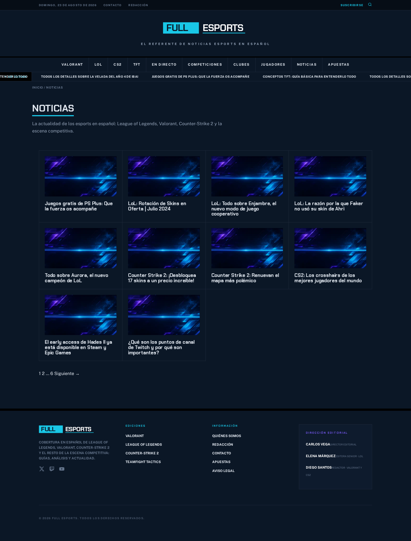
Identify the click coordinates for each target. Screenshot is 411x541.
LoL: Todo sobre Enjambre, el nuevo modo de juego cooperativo (243, 208)
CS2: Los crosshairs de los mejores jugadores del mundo (328, 278)
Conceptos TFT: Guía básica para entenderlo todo (302, 76)
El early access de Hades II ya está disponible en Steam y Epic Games (78, 347)
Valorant (72, 65)
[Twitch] (52, 470)
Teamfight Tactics (143, 462)
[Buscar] (370, 5)
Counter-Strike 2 (142, 453)
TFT (136, 65)
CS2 (118, 65)
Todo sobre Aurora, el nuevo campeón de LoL (76, 278)
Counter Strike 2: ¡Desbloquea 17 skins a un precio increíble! (162, 278)
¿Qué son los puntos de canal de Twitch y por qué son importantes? (161, 347)
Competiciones (205, 65)
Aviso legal (223, 471)
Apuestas (338, 65)
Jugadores (273, 65)
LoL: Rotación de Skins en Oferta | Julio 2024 (157, 206)
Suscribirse (352, 5)
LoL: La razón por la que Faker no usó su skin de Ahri (328, 206)
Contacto (112, 5)
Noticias (307, 65)
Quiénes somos (226, 436)
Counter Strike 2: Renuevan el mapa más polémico (245, 278)
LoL (98, 65)
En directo (164, 65)
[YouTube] (62, 470)
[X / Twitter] (41, 470)
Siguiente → (67, 373)
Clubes (241, 65)
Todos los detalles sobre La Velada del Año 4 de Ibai (82, 76)
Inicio (37, 87)
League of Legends (144, 445)
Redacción (138, 5)
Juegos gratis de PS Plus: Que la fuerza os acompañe (193, 76)
